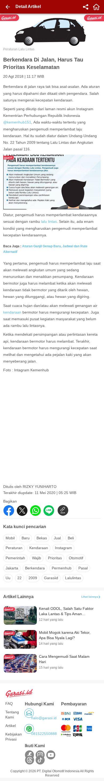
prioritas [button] (55, 558)
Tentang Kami (12, 715)
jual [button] (57, 538)
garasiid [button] (51, 578)
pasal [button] (83, 568)
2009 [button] (33, 578)
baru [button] (26, 538)
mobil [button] (10, 538)
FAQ (9, 703)
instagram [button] (63, 548)
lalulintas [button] (73, 578)
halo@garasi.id (44, 718)
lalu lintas (49, 221)
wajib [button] (36, 558)
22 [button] (19, 578)
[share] (86, 7)
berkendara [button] (35, 568)
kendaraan (12, 312)
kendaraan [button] (38, 548)
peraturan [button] (14, 548)
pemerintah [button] (15, 558)
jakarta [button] (12, 568)
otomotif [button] (76, 558)
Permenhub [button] (61, 568)
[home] (96, 7)
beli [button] (71, 538)
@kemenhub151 (17, 122)
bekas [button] (42, 538)
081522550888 (44, 733)
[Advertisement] (52, 430)
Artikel (10, 726)
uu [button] (8, 578)
